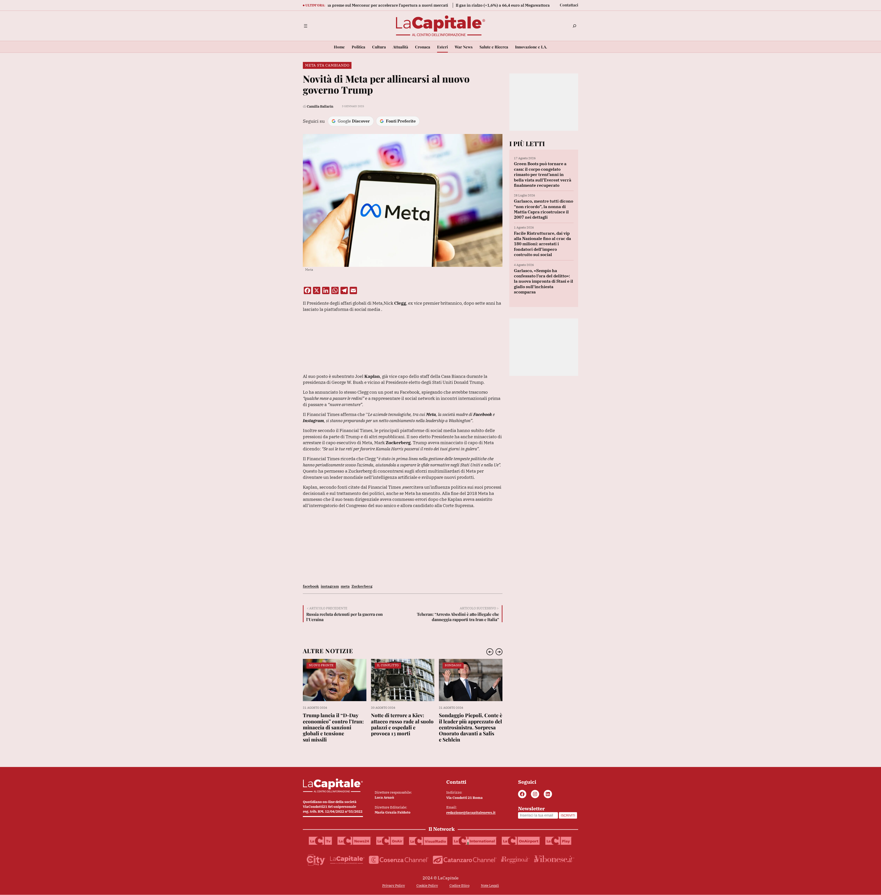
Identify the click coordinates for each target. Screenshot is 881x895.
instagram (330, 586)
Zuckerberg (361, 586)
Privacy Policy (393, 885)
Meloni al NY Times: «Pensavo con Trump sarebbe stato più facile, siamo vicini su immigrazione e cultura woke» (464, 730)
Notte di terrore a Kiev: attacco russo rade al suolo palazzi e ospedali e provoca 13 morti (334, 724)
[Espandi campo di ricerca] (574, 26)
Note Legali (490, 885)
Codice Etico (459, 885)
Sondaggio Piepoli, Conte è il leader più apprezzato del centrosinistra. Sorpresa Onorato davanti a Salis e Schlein (402, 727)
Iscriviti (568, 815)
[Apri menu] (305, 26)
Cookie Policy (427, 885)
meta (345, 586)
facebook (311, 586)
